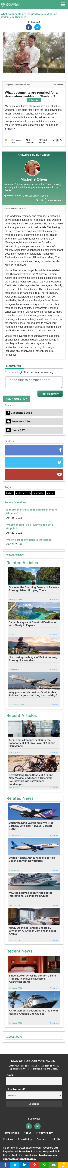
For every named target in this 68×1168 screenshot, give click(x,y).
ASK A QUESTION (17, 398)
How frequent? (16, 1089)
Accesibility (25, 1139)
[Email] (54, 1165)
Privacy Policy (44, 1132)
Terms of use (11, 1132)
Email (10, 1075)
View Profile (54, 200)
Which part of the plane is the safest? (29, 539)
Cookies (8, 1139)
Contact (41, 1139)
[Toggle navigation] (62, 4)
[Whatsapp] (44, 1165)
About (27, 1132)
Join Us (55, 1139)
